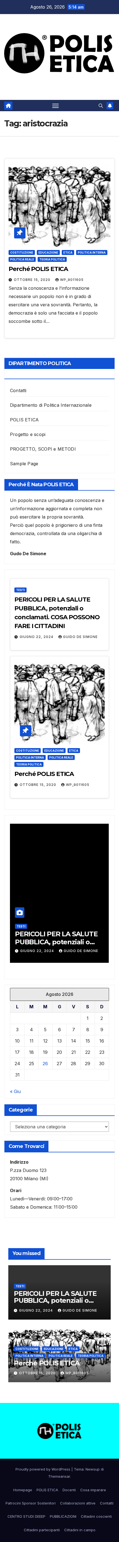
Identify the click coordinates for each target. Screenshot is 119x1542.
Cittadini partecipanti (42, 1530)
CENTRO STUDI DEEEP (26, 1516)
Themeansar (59, 1476)
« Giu (15, 1091)
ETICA (68, 252)
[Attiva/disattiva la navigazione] (56, 106)
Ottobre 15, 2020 (32, 280)
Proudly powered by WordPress (43, 1469)
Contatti (18, 390)
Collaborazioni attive (77, 1503)
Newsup (93, 1469)
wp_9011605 (72, 280)
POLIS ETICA (24, 419)
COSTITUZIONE (21, 252)
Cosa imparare (93, 1490)
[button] (101, 105)
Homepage (22, 1490)
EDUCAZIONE (48, 252)
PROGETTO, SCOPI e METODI (43, 449)
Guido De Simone (80, 637)
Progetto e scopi (27, 434)
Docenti (69, 1490)
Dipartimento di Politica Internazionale (51, 405)
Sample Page (24, 463)
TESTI (20, 590)
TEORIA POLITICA (52, 259)
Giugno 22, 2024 (37, 637)
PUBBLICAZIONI (63, 1516)
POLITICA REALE (22, 259)
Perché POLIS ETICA (38, 269)
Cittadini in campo (79, 1530)
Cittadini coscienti (96, 1516)
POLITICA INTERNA (92, 252)
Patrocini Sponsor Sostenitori (31, 1503)
